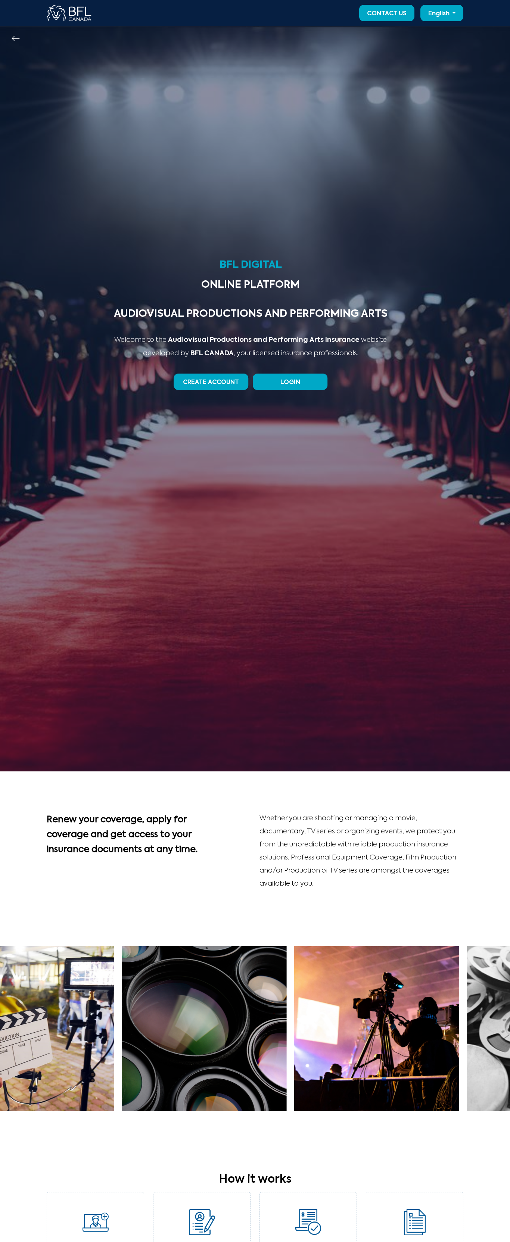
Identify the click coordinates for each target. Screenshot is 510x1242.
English (439, 14)
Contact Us (387, 14)
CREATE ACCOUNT (211, 383)
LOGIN (290, 383)
